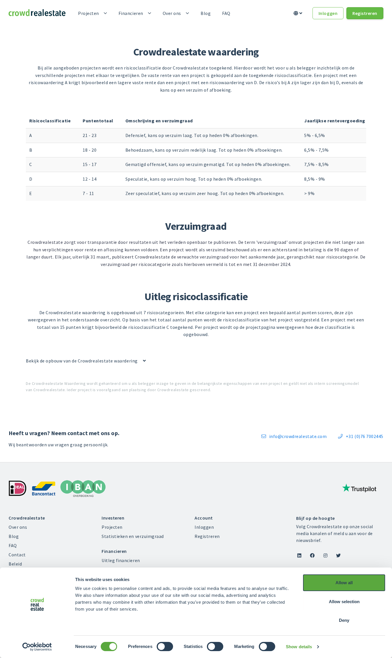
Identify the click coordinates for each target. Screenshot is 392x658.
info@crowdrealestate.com (294, 436)
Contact (17, 554)
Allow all (344, 582)
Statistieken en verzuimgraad (133, 536)
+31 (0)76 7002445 (360, 436)
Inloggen (328, 13)
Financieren (131, 13)
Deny (344, 620)
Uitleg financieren (121, 560)
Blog (206, 13)
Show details (299, 646)
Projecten (88, 13)
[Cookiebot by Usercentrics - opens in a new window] (37, 646)
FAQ (226, 13)
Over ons (172, 13)
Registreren (364, 13)
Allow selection (344, 601)
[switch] (165, 646)
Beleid (15, 564)
